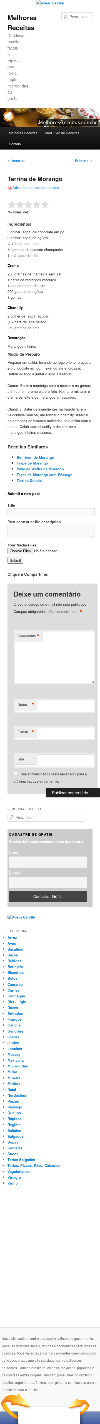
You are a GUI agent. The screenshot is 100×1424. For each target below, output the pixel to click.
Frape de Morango (32, 463)
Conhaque (16, 996)
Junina (13, 1042)
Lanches (15, 1048)
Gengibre (15, 1031)
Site (21, 759)
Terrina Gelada (29, 480)
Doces (13, 1007)
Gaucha (14, 1025)
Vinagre (14, 1177)
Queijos (14, 1112)
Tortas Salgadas (21, 1159)
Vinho (13, 1183)
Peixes (13, 1101)
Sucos (13, 1153)
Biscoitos (16, 972)
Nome (26, 704)
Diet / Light (17, 1001)
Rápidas (14, 1118)
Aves (12, 943)
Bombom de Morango (35, 457)
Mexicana (16, 1060)
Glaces (13, 1036)
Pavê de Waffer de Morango (40, 468)
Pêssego (15, 1107)
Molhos (14, 1083)
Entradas (15, 1013)
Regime (14, 1124)
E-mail (26, 732)
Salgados (16, 1136)
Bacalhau (15, 949)
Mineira (14, 1077)
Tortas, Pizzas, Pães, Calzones (34, 1165)
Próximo (83, 160)
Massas (14, 1054)
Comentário (28, 635)
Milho (12, 1071)
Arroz (12, 937)
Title (11, 505)
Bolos (13, 978)
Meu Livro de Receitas (62, 132)
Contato (15, 143)
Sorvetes (15, 1147)
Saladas (14, 1130)
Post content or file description (34, 521)
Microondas (18, 1066)
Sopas (13, 1142)
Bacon (13, 955)
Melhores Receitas (23, 132)
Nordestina (17, 1095)
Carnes (13, 990)
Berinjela (15, 966)
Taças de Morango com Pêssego (44, 474)
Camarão (15, 984)
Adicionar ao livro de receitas (35, 187)
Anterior (16, 160)
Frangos (15, 1019)
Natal (12, 1089)
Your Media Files (22, 545)
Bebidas (14, 960)
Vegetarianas (18, 1171)
